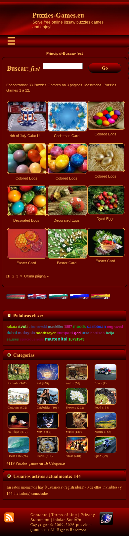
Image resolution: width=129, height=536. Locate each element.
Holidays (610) (17, 432)
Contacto (39, 515)
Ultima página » (36, 276)
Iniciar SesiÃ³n (67, 520)
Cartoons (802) (17, 408)
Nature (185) (103, 432)
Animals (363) (17, 383)
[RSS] (9, 517)
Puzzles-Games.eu (58, 15)
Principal (54, 53)
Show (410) (73, 456)
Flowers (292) (75, 408)
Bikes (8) (101, 383)
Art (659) (43, 383)
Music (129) (74, 432)
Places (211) (45, 456)
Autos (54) (73, 383)
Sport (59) (101, 456)
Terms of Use (64, 515)
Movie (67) (44, 432)
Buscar (69, 53)
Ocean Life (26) (18, 456)
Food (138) (102, 408)
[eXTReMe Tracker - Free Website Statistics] (106, 523)
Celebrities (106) (48, 408)
